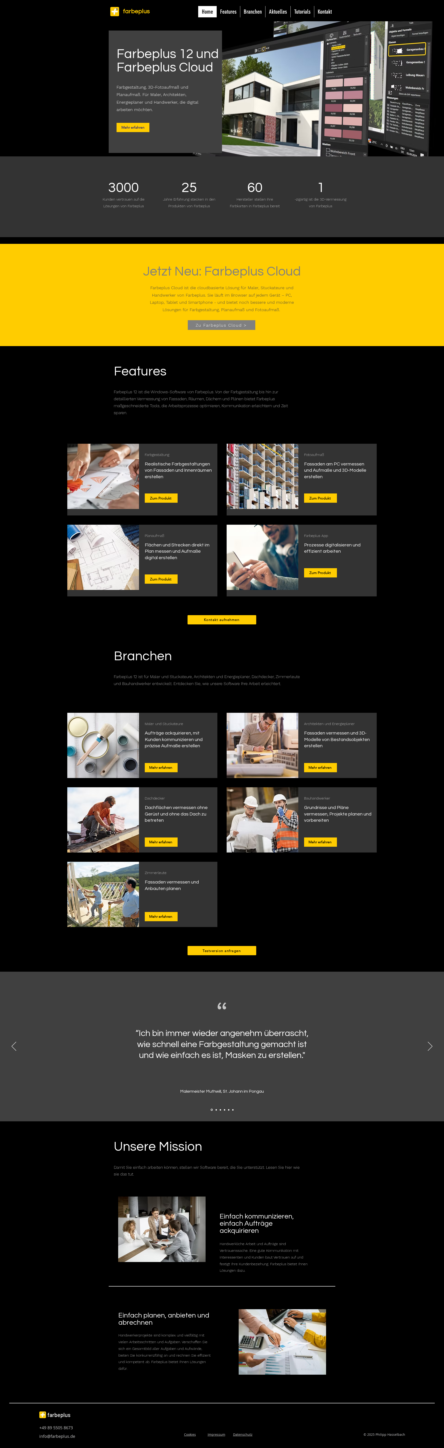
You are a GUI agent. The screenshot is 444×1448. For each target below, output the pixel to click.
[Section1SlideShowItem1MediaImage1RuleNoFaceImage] (211, 1109)
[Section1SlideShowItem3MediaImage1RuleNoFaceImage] (220, 1109)
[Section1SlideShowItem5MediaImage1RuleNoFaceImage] (228, 1109)
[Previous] (14, 1046)
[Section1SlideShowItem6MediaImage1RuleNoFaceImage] (233, 1109)
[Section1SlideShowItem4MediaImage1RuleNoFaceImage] (224, 1109)
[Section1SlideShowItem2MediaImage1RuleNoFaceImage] (216, 1110)
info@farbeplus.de (57, 1436)
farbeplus (59, 1414)
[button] (228, 11)
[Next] (430, 1046)
